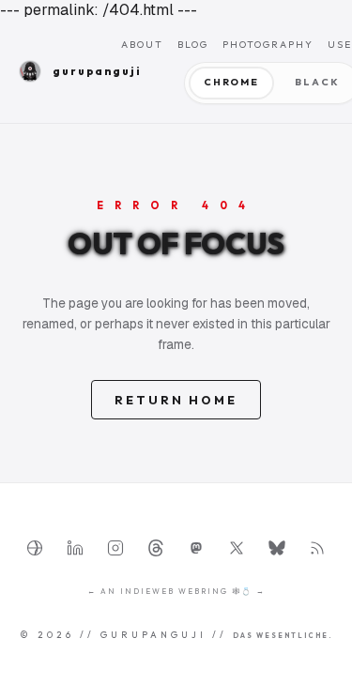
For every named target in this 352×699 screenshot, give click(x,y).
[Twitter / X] (236, 547)
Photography (268, 44)
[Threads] (155, 547)
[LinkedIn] (75, 547)
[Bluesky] (276, 547)
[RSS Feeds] (317, 547)
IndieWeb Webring (174, 591)
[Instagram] (115, 547)
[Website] (34, 547)
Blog (192, 44)
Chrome (231, 82)
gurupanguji (87, 71)
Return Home (176, 399)
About (142, 44)
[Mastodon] (196, 547)
